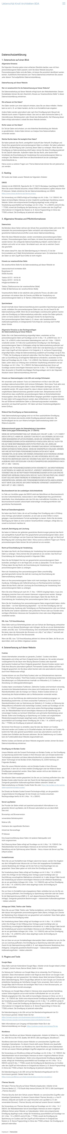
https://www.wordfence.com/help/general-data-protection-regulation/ (27, 1077)
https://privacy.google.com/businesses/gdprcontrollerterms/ (24, 1017)
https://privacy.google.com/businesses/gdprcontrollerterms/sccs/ (26, 1020)
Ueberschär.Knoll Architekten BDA (20, 3)
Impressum (5, 1132)
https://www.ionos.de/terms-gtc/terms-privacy (19, 194)
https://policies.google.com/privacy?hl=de (42, 1026)
